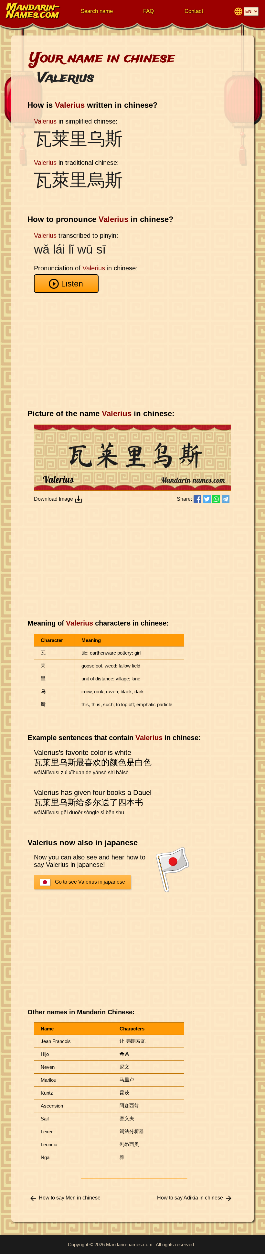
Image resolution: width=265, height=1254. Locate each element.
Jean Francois (56, 1041)
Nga (45, 1157)
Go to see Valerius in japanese (90, 882)
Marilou (48, 1080)
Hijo (45, 1054)
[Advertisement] (134, 351)
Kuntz (47, 1093)
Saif (45, 1118)
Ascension (52, 1106)
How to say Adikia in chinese (190, 1197)
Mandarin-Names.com (32, 11)
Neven (48, 1067)
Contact (194, 11)
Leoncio (49, 1144)
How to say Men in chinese (70, 1197)
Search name (97, 11)
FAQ (148, 11)
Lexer (47, 1131)
